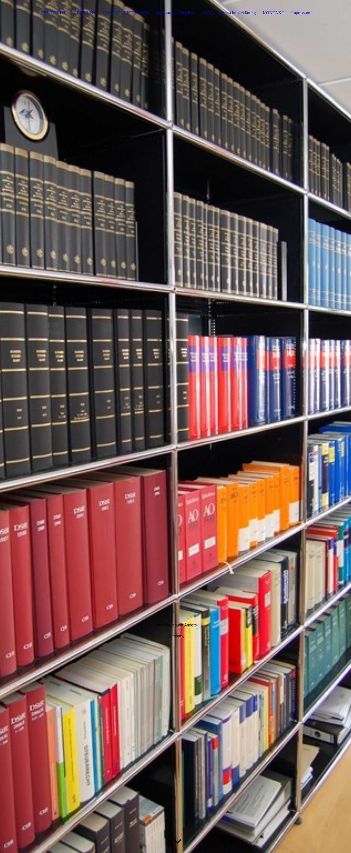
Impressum (300, 12)
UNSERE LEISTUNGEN (126, 12)
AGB (206, 12)
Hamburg (164, 12)
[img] (175, 426)
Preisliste (187, 12)
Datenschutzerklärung (237, 12)
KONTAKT (273, 12)
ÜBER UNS (84, 12)
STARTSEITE (54, 12)
